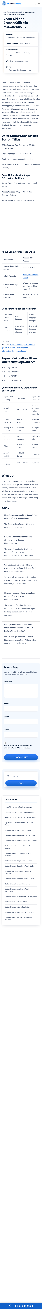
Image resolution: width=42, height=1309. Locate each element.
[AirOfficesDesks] (11, 3)
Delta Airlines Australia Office (16, 902)
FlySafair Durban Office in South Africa (19, 812)
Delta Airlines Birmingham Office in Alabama (18, 854)
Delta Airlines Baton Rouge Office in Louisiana (18, 872)
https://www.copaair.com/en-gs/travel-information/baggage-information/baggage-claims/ (18, 347)
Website (6, 730)
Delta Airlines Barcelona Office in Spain (19, 878)
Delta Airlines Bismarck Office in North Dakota (19, 847)
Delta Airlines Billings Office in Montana (19, 861)
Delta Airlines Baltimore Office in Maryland (21, 896)
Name (6, 704)
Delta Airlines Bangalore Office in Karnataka (17, 890)
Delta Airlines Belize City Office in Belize (19, 866)
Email (6, 717)
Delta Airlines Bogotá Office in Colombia (20, 835)
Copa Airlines (19, 12)
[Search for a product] (34, 4)
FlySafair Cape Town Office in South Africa (20, 817)
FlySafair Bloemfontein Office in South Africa (19, 824)
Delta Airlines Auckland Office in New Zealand (18, 918)
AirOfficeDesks (9, 12)
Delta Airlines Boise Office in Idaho (18, 830)
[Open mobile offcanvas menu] (39, 3)
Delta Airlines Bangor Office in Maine (18, 884)
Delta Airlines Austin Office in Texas (18, 907)
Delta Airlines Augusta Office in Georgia (19, 912)
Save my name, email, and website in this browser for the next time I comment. (18, 746)
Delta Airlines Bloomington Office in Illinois (21, 840)
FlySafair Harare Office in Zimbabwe (18, 807)
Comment (8, 682)
